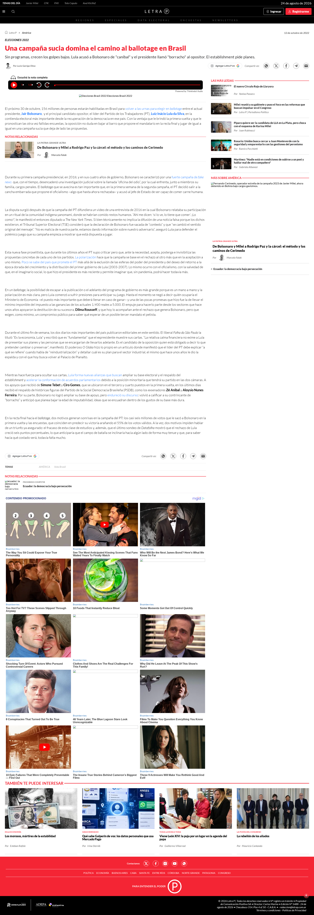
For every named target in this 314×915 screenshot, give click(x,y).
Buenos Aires (120, 873)
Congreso (224, 873)
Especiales (116, 20)
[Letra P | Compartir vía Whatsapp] (266, 66)
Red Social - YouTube (174, 863)
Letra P (13, 32)
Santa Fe (144, 873)
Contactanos (133, 863)
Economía (102, 873)
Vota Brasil (60, 466)
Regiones (85, 20)
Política (88, 873)
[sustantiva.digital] (56, 905)
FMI (56, 3)
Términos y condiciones (268, 910)
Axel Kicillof (89, 3)
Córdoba (173, 873)
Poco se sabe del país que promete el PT (49, 262)
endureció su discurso (122, 395)
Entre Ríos (158, 873)
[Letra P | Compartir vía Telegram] (296, 66)
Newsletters (225, 20)
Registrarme (300, 11)
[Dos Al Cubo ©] (16, 905)
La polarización (85, 257)
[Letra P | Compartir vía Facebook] (286, 66)
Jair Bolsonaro (31, 114)
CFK (46, 3)
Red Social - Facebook (155, 863)
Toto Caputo (70, 3)
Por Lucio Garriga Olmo (24, 65)
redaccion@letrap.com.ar (293, 907)
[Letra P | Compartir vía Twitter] (276, 66)
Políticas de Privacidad (294, 910)
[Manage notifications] (306, 895)
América (26, 32)
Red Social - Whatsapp (184, 863)
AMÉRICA (44, 466)
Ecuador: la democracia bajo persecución (237, 268)
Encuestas (191, 20)
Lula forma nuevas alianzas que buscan (95, 375)
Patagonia (208, 873)
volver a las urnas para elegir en (153, 109)
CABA (133, 873)
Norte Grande (191, 873)
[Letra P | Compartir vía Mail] (306, 66)
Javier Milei (32, 3)
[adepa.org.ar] (41, 904)
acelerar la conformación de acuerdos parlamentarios (63, 380)
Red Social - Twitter (146, 863)
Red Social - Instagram (165, 863)
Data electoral (154, 20)
